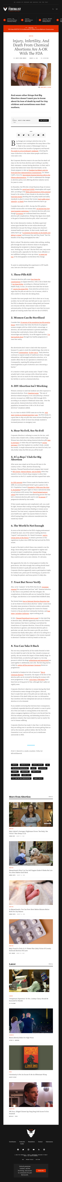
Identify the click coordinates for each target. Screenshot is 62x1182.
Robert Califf (36, 771)
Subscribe (41, 1170)
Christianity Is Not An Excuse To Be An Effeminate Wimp (28, 1075)
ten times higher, (18, 284)
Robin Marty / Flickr (45, 87)
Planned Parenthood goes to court (27, 618)
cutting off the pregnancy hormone (29, 665)
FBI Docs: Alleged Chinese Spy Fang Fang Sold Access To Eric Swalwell (29, 1113)
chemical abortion (37, 764)
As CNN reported (16, 482)
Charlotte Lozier (33, 393)
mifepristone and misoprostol (39, 660)
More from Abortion (19, 796)
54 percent (42, 497)
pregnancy (14, 771)
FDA (47, 764)
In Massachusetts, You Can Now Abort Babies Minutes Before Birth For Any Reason (29, 910)
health (33, 768)
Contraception (23, 352)
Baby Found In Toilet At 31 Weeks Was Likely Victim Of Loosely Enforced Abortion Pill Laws (30, 950)
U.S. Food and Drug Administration (21, 778)
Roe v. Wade (15, 775)
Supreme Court (26, 775)
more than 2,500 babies (37, 679)
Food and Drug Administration (19, 768)
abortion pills (25, 764)
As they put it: (33, 352)
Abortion (14, 764)
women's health (38, 778)
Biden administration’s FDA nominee (38, 192)
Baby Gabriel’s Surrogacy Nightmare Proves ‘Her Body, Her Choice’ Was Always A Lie (28, 832)
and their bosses (16, 197)
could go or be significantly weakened (24, 151)
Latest (12, 964)
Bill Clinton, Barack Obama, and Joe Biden (27, 472)
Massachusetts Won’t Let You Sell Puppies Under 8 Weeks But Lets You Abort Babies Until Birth (30, 871)
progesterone (25, 771)
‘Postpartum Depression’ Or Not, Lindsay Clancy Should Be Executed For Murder (28, 1000)
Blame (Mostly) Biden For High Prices (21, 1038)
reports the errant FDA (20, 289)
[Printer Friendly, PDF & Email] (43, 135)
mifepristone (43, 768)
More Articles (43, 120)
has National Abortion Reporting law (36, 601)
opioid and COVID (28, 189)
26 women (19, 213)
